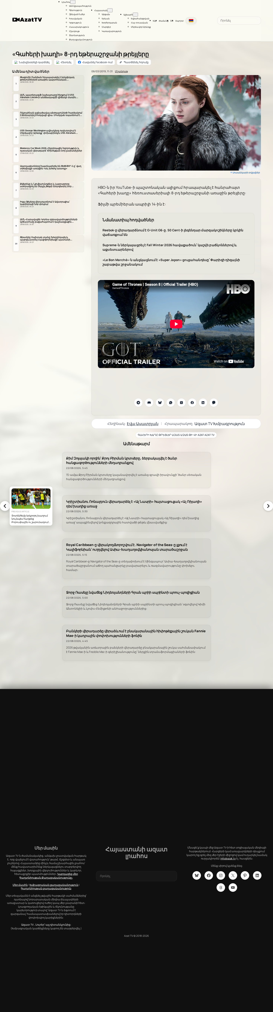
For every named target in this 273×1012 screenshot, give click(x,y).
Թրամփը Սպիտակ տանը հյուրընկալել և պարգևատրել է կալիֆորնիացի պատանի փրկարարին (45, 238)
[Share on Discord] (149, 402)
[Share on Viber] (213, 402)
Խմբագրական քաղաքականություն (54, 885)
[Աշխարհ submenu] (135, 15)
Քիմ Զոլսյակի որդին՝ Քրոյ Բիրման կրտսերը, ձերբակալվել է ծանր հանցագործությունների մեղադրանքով (121, 460)
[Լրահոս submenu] (72, 2)
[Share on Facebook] (192, 402)
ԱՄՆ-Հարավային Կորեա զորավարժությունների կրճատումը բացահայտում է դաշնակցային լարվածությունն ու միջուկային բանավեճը (48, 220)
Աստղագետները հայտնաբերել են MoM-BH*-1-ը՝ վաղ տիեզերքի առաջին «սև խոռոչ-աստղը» (51, 167)
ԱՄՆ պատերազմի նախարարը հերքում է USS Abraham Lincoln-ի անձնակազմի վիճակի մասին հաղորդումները (48, 96)
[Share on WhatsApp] (170, 402)
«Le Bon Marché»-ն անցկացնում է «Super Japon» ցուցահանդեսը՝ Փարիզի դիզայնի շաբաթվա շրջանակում (171, 262)
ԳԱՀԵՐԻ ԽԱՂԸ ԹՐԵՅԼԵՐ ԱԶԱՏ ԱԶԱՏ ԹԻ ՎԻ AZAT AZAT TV (176, 435)
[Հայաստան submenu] (110, 10)
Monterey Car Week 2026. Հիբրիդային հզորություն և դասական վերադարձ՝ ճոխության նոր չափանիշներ (51, 149)
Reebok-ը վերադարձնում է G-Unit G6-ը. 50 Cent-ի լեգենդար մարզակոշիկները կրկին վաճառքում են (173, 232)
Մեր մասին (20, 885)
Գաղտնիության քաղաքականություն (46, 888)
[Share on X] (181, 402)
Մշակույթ (121, 71)
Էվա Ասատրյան (142, 423)
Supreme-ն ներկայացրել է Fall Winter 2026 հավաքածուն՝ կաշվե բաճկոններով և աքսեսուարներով (170, 247)
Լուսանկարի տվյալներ (246, 172)
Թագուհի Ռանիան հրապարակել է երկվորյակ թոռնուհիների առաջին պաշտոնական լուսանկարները (47, 78)
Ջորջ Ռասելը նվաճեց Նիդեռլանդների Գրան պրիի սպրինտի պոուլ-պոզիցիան (133, 592)
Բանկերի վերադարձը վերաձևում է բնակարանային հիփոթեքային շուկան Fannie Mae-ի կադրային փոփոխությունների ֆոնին (136, 633)
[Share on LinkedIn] (203, 402)
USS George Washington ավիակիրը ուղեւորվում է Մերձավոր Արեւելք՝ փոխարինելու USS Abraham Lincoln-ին (48, 131)
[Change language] (191, 20)
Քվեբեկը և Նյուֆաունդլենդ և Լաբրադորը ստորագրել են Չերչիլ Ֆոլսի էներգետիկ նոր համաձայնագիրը (46, 185)
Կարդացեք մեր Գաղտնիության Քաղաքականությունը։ (48, 875)
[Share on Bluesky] (160, 402)
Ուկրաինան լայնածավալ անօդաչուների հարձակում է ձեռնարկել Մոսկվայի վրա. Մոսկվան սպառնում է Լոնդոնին (51, 114)
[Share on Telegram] (138, 402)
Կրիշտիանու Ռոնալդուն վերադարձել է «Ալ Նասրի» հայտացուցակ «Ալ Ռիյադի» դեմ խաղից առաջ (134, 504)
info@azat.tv (228, 858)
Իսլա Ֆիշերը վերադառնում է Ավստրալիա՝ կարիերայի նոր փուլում (45, 203)
